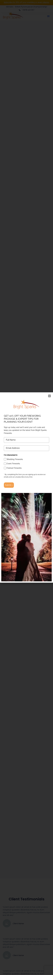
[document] (26, 487)
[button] (49, 396)
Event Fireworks (13, 464)
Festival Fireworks (14, 468)
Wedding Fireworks (15, 459)
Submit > (9, 485)
